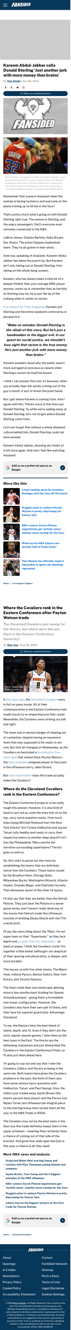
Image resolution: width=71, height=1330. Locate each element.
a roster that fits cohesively (36, 941)
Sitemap (47, 1270)
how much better (20, 775)
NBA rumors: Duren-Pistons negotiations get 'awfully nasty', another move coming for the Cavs (37, 1185)
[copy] (23, 87)
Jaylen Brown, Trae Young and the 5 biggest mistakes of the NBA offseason (33, 1176)
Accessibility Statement (19, 1294)
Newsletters (11, 1276)
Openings (9, 1263)
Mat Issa (12, 645)
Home (6, 583)
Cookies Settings (53, 1294)
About (7, 1257)
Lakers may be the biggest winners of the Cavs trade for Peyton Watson (35, 1204)
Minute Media (19, 1303)
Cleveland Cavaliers (44, 699)
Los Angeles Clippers (22, 583)
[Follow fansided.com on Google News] (62, 467)
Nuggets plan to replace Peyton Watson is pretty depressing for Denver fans (36, 1195)
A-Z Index (9, 1270)
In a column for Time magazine (24, 307)
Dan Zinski (13, 81)
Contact (47, 1257)
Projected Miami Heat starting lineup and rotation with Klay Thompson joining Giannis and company (36, 1164)
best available (17, 762)
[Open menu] (5, 5)
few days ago (15, 699)
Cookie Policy (12, 1288)
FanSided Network (54, 1263)
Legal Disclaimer (53, 1288)
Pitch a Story (50, 1276)
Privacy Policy (12, 1282)
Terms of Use (51, 1282)
